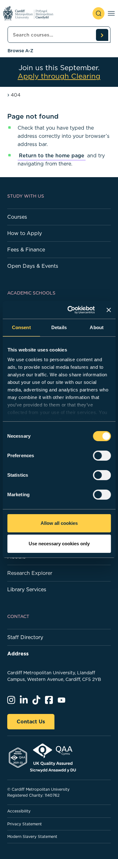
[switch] (102, 456)
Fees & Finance (26, 249)
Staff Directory (25, 637)
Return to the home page (51, 155)
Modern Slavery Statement (32, 836)
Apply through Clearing (59, 76)
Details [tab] (59, 327)
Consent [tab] (21, 327)
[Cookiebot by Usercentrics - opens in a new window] (70, 310)
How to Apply (24, 233)
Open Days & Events (32, 265)
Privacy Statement (24, 824)
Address (18, 653)
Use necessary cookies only (59, 543)
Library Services (26, 589)
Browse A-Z (20, 51)
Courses (17, 216)
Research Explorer (29, 573)
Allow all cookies (59, 523)
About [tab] (97, 327)
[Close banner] (108, 310)
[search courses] (102, 35)
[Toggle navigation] (111, 13)
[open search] (98, 13)
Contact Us (31, 721)
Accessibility (19, 811)
